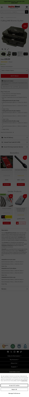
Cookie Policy (24, 380)
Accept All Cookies (14, 385)
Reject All (14, 389)
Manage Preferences (14, 393)
